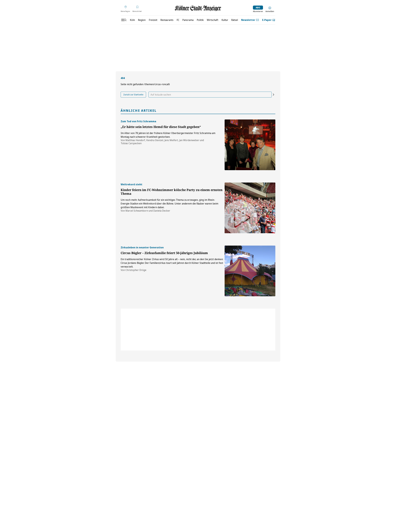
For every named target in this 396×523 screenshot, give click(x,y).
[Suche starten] (273, 94)
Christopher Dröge (135, 270)
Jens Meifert (171, 140)
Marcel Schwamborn (136, 210)
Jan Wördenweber (189, 140)
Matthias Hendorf (135, 140)
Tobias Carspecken (131, 143)
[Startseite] (198, 8)
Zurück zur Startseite (133, 94)
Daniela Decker (161, 210)
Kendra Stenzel (154, 140)
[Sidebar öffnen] (124, 20)
